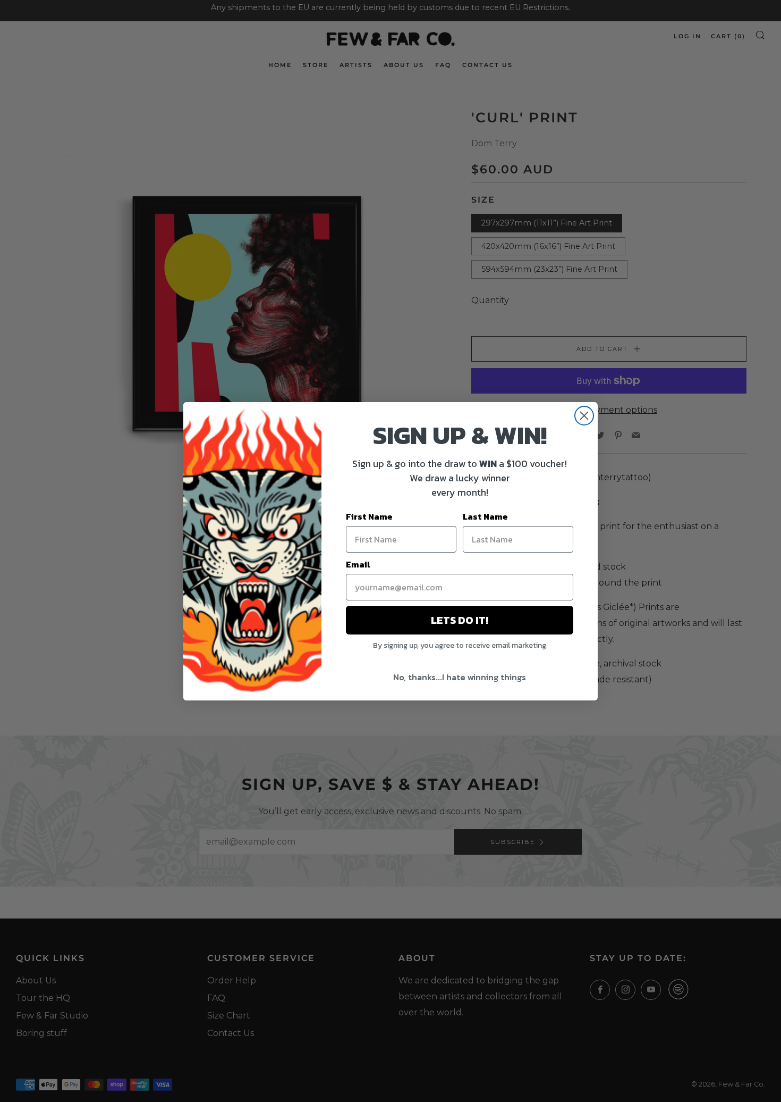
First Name (369, 516)
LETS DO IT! (459, 620)
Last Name (485, 516)
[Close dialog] (584, 415)
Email (358, 564)
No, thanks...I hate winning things (459, 677)
